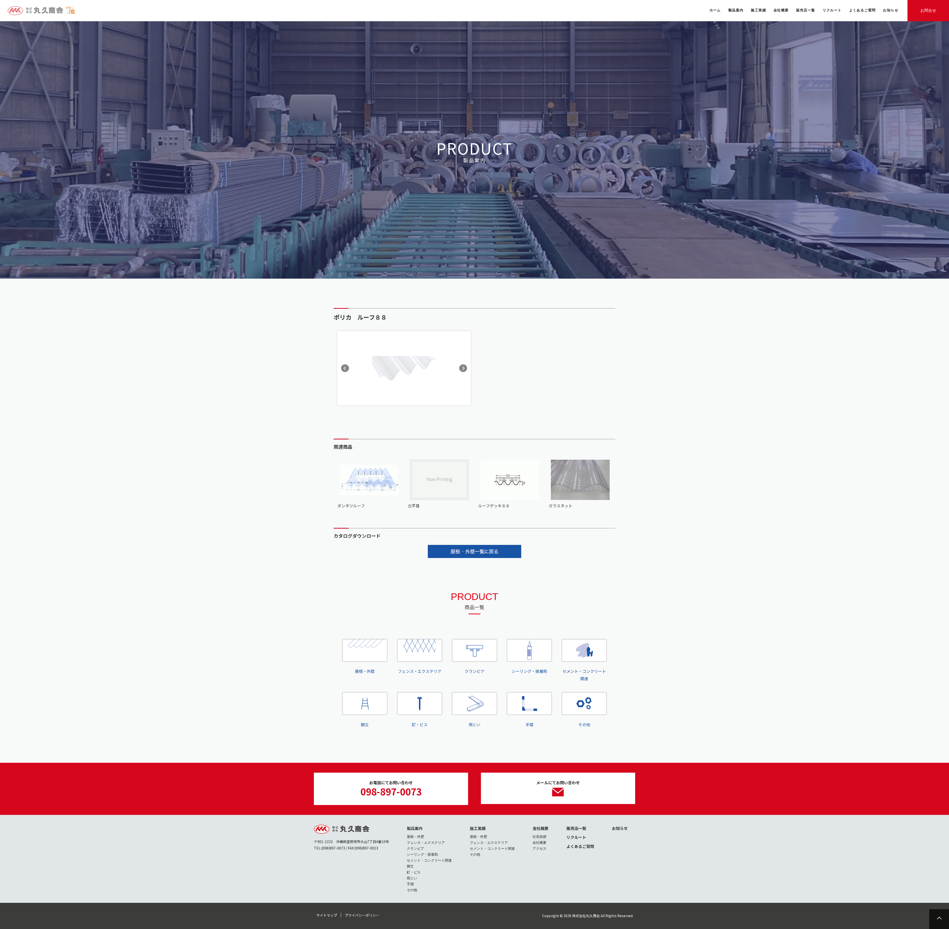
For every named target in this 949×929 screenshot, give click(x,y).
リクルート (576, 837)
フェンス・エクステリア (419, 671)
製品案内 (415, 828)
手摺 (529, 724)
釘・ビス (420, 724)
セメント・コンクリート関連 (584, 674)
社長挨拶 (539, 837)
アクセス (539, 848)
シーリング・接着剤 (529, 671)
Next (463, 368)
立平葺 (414, 506)
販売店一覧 (576, 828)
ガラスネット (560, 506)
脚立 (365, 724)
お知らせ (620, 828)
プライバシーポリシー (362, 915)
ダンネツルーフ (351, 506)
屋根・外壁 (365, 671)
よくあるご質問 (580, 846)
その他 (584, 724)
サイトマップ (326, 915)
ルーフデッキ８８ (494, 506)
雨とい (474, 724)
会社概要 (540, 828)
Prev (345, 368)
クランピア (474, 671)
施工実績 (478, 828)
